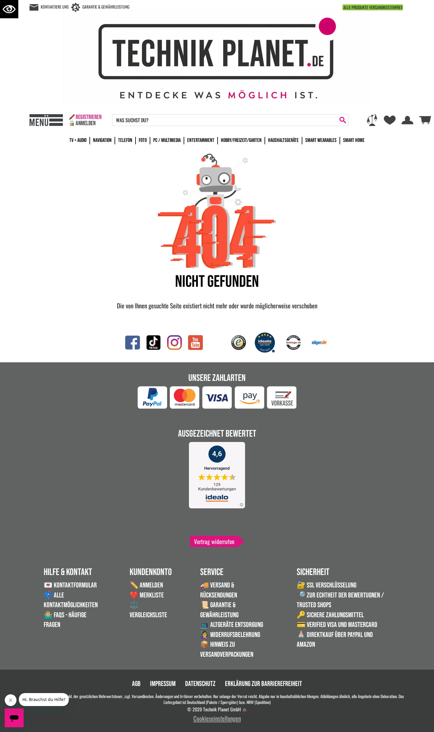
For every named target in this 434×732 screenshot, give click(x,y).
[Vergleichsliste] (372, 120)
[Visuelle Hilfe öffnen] (9, 9)
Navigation (102, 140)
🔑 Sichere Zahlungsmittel (330, 615)
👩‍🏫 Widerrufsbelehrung (230, 635)
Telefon (125, 140)
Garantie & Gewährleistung (105, 7)
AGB (136, 683)
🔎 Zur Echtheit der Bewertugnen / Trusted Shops (340, 600)
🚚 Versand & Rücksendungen (218, 590)
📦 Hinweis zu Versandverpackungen (226, 649)
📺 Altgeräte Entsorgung (231, 624)
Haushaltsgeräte (283, 140)
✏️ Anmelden (146, 585)
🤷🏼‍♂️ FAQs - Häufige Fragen (65, 620)
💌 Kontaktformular (70, 585)
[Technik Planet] (217, 56)
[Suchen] (342, 120)
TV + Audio (78, 140)
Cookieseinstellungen (217, 718)
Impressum (163, 683)
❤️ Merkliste (147, 595)
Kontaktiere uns (55, 7)
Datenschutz (200, 683)
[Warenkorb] (425, 119)
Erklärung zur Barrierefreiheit (263, 683)
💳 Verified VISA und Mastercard (337, 624)
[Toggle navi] (46, 120)
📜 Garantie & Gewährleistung (219, 610)
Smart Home (354, 140)
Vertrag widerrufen (214, 541)
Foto (143, 140)
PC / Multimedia (167, 140)
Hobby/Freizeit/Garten (241, 140)
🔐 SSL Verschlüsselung (326, 585)
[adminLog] (244, 709)
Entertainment (200, 140)
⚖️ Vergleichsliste (148, 610)
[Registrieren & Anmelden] (85, 120)
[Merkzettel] (390, 120)
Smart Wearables (321, 140)
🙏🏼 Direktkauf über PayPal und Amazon (335, 640)
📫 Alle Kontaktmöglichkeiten (71, 600)
